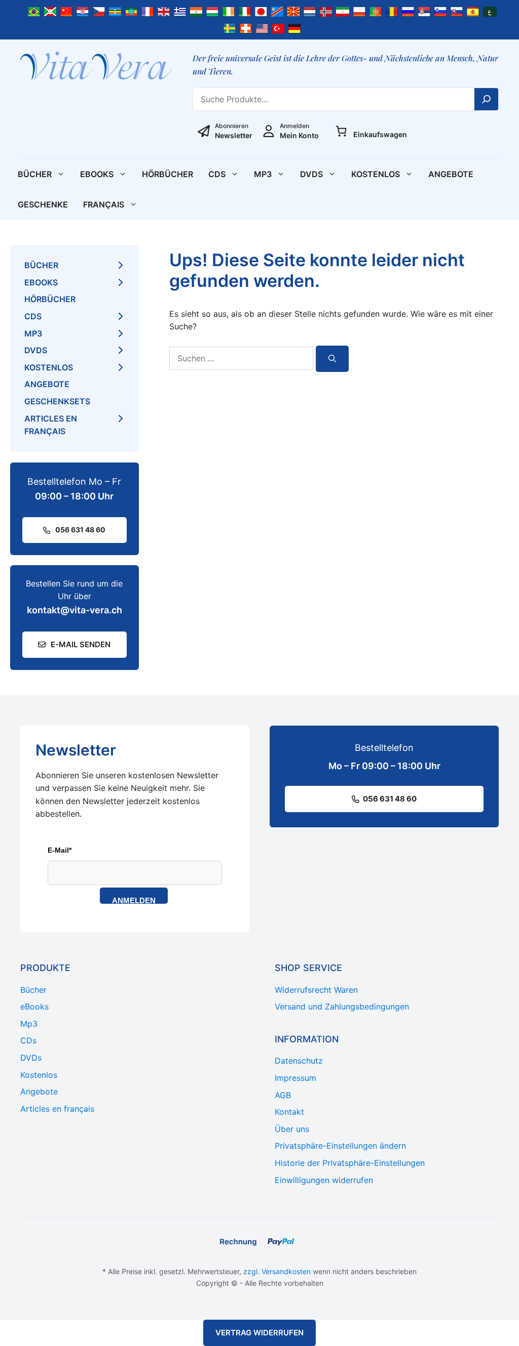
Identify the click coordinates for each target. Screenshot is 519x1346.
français (103, 204)
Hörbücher (167, 174)
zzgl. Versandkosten (277, 1271)
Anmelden (134, 900)
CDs (217, 174)
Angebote (450, 174)
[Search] (486, 99)
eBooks (97, 174)
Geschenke (43, 204)
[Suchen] (332, 359)
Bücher (35, 174)
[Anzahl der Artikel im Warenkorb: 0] (341, 131)
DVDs (311, 174)
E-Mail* (59, 850)
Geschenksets (57, 401)
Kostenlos (375, 174)
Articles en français (50, 425)
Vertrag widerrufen (259, 1332)
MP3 (263, 174)
